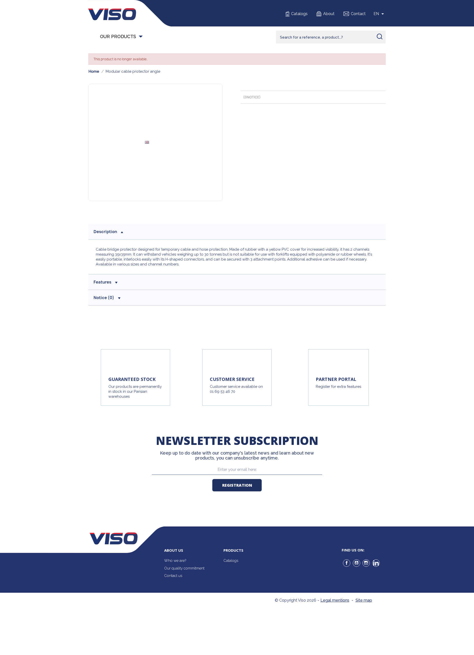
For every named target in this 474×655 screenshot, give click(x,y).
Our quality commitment (184, 568)
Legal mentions (334, 600)
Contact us (173, 575)
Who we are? (175, 560)
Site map (364, 600)
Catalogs (299, 13)
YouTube (356, 563)
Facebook (347, 563)
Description (105, 231)
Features (102, 282)
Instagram (366, 563)
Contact (358, 13)
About (329, 13)
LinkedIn (376, 563)
